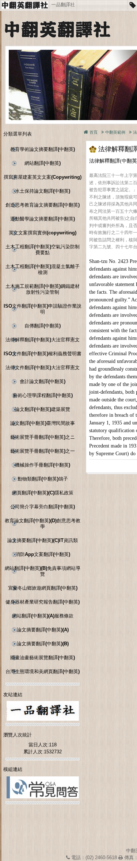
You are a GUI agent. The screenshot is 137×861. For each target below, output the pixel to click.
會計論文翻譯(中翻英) (42, 381)
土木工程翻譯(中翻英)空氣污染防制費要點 (42, 249)
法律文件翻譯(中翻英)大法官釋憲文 (42, 367)
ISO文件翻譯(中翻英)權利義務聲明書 (42, 353)
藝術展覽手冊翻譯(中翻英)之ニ (42, 437)
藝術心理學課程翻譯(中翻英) (43, 395)
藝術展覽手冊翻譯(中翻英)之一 (42, 451)
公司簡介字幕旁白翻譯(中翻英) (42, 506)
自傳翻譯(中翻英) (42, 326)
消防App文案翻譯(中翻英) (42, 554)
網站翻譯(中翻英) (42, 163)
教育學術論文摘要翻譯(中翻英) (42, 149)
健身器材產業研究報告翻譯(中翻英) (42, 602)
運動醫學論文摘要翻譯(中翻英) (42, 219)
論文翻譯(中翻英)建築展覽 (42, 409)
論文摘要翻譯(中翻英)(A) (43, 629)
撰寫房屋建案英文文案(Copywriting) (42, 177)
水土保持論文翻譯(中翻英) (42, 191)
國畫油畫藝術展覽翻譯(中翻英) (42, 657)
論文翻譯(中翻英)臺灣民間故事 (42, 423)
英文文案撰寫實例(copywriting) (42, 232)
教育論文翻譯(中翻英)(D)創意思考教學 (42, 523)
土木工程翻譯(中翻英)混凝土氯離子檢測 (42, 269)
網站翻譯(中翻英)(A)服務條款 (42, 616)
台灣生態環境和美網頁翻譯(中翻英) (42, 671)
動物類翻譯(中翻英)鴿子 (43, 479)
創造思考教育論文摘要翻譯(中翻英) (42, 205)
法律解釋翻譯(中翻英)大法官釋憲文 (42, 339)
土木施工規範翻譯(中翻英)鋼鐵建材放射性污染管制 (42, 289)
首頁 (94, 132)
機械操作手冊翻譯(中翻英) (42, 465)
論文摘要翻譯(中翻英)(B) (43, 643)
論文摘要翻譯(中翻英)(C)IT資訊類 (42, 540)
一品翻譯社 (63, 4)
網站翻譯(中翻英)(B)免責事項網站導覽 (42, 571)
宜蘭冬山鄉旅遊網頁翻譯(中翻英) (42, 588)
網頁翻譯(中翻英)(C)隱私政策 (42, 493)
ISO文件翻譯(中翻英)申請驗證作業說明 (42, 309)
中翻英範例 (115, 132)
